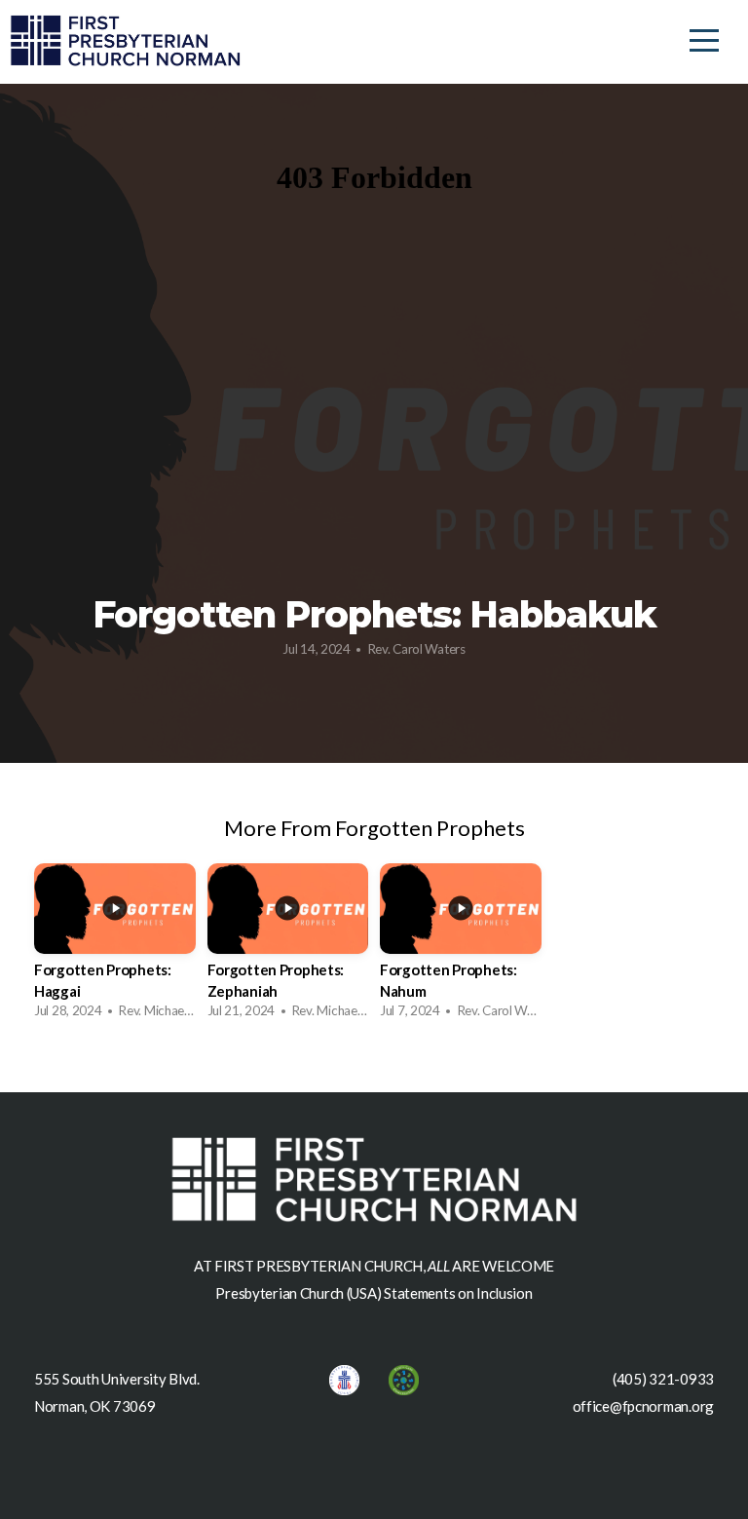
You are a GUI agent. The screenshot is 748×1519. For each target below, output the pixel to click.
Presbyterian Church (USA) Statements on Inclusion (373, 1293)
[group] (115, 946)
